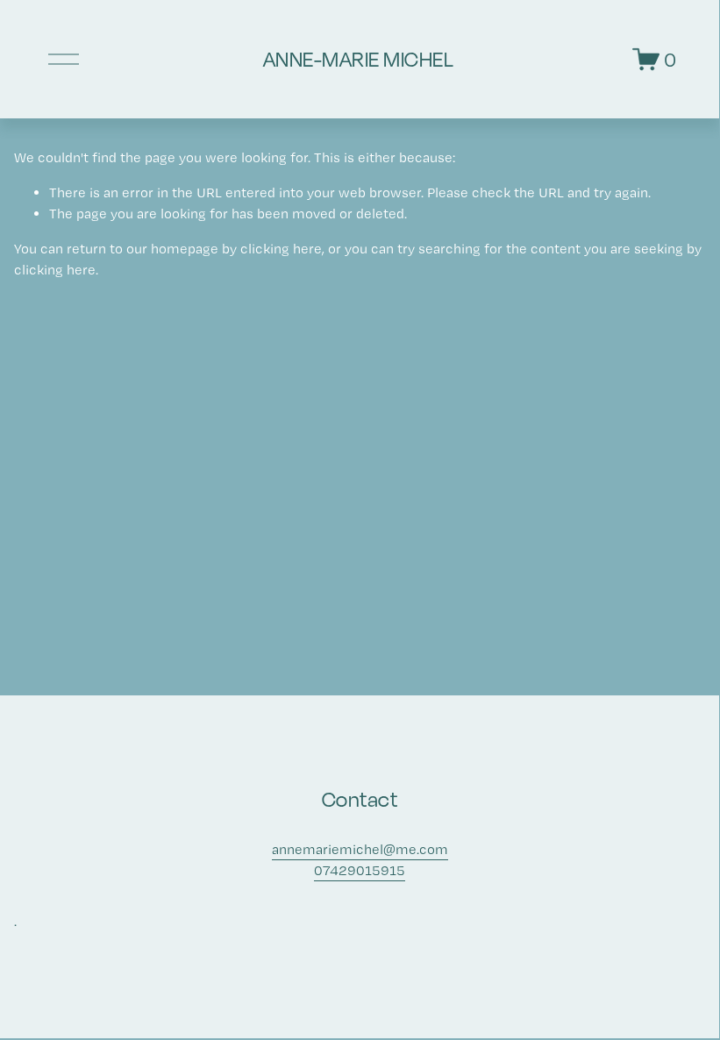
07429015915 (359, 870)
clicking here (281, 248)
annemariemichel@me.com (360, 849)
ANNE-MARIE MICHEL (358, 58)
